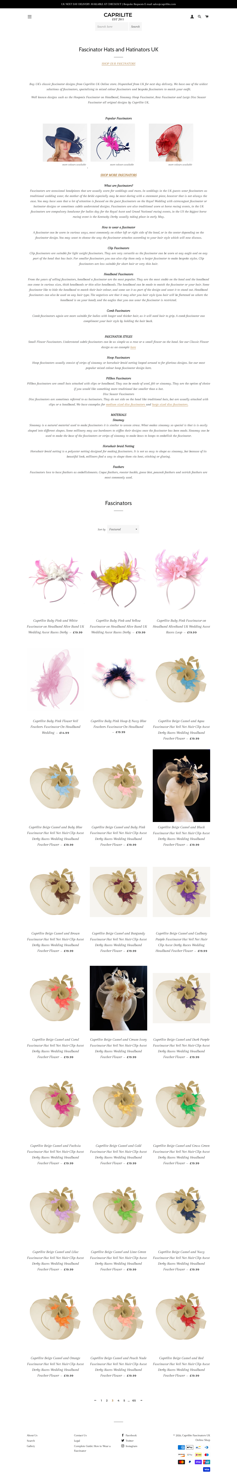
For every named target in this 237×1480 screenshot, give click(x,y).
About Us (32, 1435)
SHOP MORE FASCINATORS (119, 175)
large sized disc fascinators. (170, 404)
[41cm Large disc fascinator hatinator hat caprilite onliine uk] (171, 167)
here (133, 347)
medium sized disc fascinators (126, 404)
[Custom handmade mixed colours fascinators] (113, 167)
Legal (77, 1440)
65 (134, 1400)
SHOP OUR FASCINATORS (118, 63)
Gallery (31, 1446)
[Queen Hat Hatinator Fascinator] (65, 167)
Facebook (131, 1435)
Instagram (131, 1446)
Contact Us (80, 1435)
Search (31, 1440)
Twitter (129, 1440)
